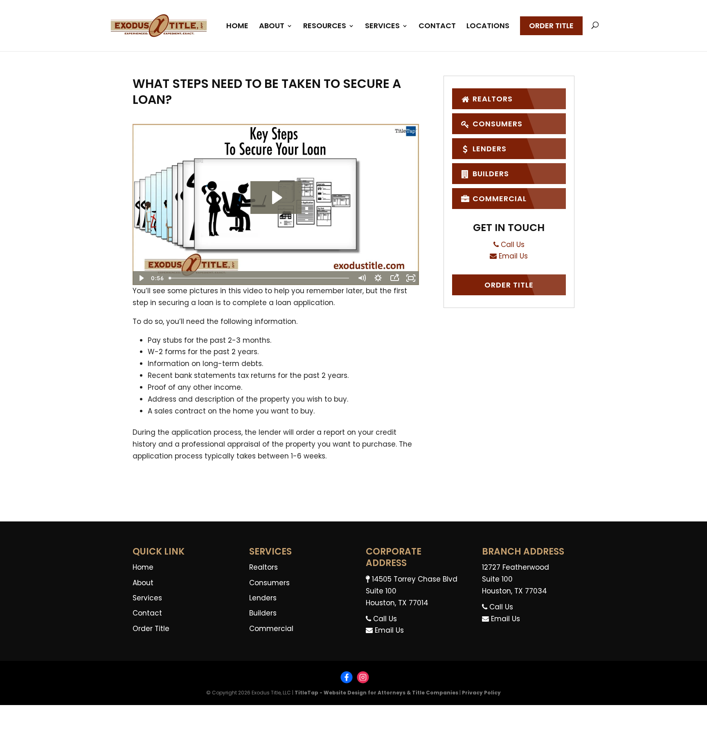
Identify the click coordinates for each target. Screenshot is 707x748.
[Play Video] (141, 278)
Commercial (499, 198)
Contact (437, 27)
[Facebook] (346, 678)
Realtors (492, 99)
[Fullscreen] (411, 278)
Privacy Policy (481, 692)
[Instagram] (363, 678)
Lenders (489, 149)
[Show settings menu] (378, 278)
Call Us (512, 244)
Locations (487, 27)
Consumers (496, 124)
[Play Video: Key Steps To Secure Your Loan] (276, 197)
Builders (490, 173)
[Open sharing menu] (394, 278)
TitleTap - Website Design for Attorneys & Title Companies (376, 692)
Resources (324, 27)
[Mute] (362, 278)
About (271, 27)
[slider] (260, 278)
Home (237, 27)
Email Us (512, 256)
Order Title (551, 25)
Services (382, 27)
